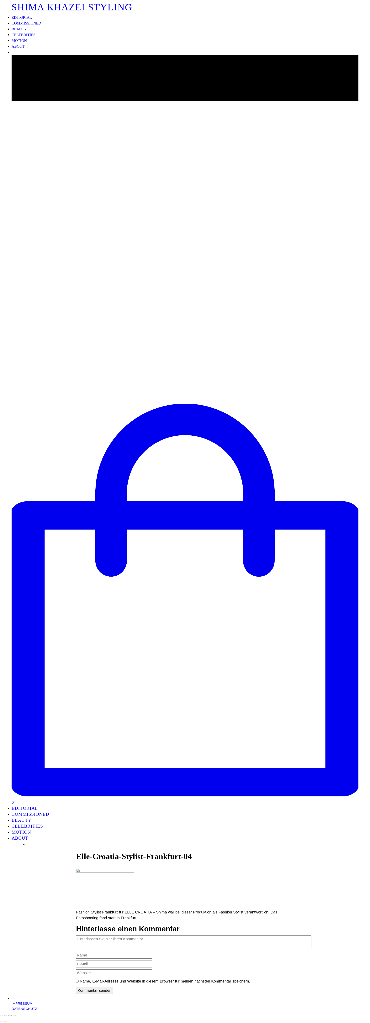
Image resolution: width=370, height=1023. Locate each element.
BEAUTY (19, 29)
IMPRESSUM (22, 1003)
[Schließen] (1, 1015)
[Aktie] (5, 1015)
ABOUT (18, 46)
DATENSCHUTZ (24, 1009)
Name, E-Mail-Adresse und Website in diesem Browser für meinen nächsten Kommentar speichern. (165, 981)
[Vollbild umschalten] (10, 1015)
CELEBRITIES (23, 35)
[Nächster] (5, 1021)
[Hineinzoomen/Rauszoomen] (14, 1015)
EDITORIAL (22, 17)
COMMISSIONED (26, 23)
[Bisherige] (1, 1021)
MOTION (19, 40)
